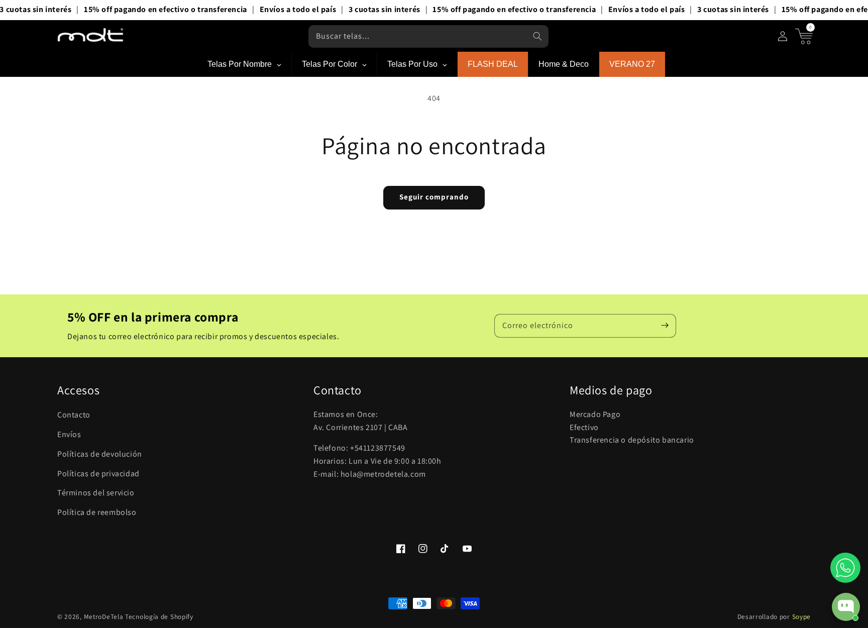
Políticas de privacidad (98, 473)
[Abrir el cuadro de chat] (846, 607)
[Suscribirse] (665, 326)
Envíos (69, 434)
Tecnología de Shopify (159, 616)
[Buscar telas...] (537, 36)
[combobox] (428, 36)
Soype (801, 616)
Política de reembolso (97, 512)
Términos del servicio (96, 492)
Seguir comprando (434, 196)
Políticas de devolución (99, 454)
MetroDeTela (104, 616)
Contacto (73, 414)
